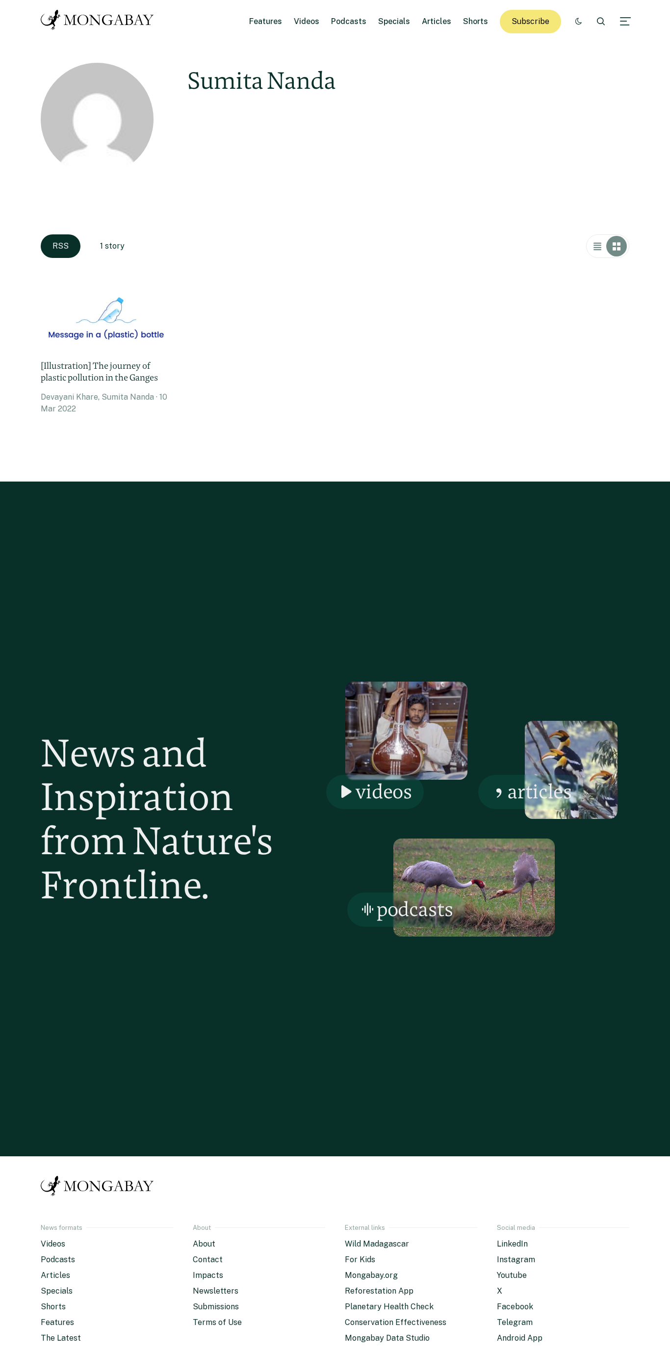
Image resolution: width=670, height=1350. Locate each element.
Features (265, 21)
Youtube (512, 1275)
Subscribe (530, 21)
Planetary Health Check (389, 1306)
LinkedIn (512, 1243)
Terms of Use (217, 1322)
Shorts (475, 21)
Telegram (515, 1322)
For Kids (360, 1259)
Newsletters (215, 1291)
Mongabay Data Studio (387, 1338)
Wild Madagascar (377, 1243)
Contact (208, 1259)
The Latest (61, 1338)
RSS (60, 246)
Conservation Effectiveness (395, 1322)
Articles (436, 21)
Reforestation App (379, 1291)
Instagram (516, 1259)
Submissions (216, 1306)
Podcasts (348, 21)
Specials (394, 21)
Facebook (515, 1306)
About (204, 1243)
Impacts (208, 1275)
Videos (306, 21)
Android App (519, 1338)
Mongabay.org (371, 1275)
